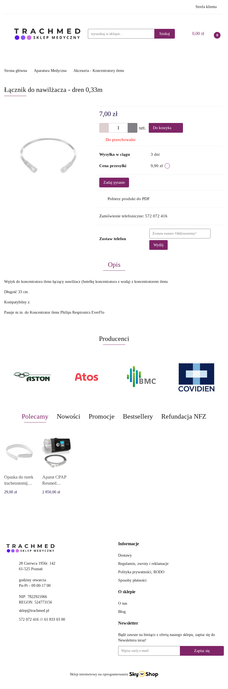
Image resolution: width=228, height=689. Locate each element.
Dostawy (125, 555)
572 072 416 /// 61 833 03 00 (42, 619)
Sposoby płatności (132, 580)
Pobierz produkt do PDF (129, 199)
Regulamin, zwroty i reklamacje (143, 564)
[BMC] (138, 377)
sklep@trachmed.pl (34, 610)
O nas (122, 603)
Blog (122, 612)
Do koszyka (162, 128)
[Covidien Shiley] (193, 377)
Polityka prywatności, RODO (141, 572)
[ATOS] (83, 377)
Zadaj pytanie (114, 182)
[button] (128, 544)
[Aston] (28, 377)
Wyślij (158, 245)
